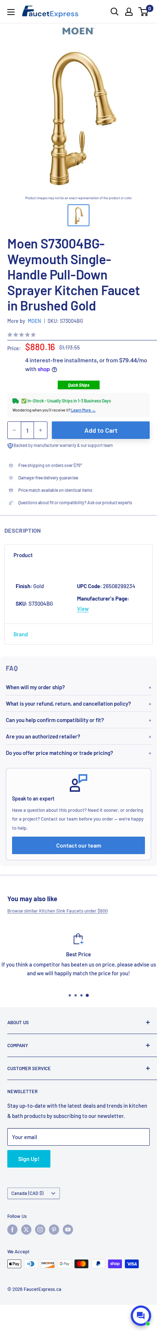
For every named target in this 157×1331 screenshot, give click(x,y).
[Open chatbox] (141, 1315)
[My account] (129, 12)
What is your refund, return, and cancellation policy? (68, 703)
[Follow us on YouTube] (68, 1229)
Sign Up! (28, 1158)
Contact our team (78, 845)
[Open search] (115, 12)
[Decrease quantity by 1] (14, 430)
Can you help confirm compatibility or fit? (55, 720)
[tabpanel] (78, 594)
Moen (34, 321)
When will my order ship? (35, 687)
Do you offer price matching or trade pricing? (59, 752)
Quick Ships (78, 384)
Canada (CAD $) (27, 1193)
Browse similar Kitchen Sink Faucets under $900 (57, 911)
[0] (143, 11)
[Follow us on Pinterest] (54, 1229)
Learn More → (83, 410)
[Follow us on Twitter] (26, 1229)
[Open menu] (11, 12)
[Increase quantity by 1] (40, 430)
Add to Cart (101, 430)
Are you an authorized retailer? (43, 736)
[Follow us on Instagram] (40, 1229)
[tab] (78, 555)
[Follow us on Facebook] (12, 1229)
